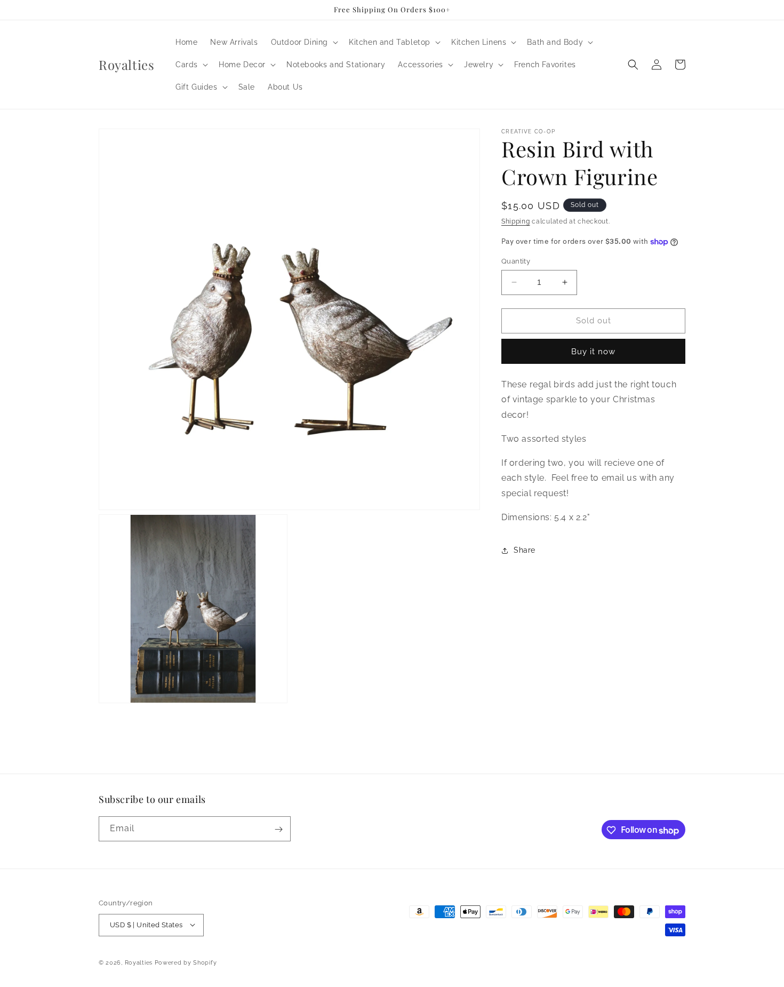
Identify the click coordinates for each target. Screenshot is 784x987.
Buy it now (593, 351)
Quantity (515, 261)
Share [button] (524, 550)
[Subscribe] (278, 829)
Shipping (515, 221)
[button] (303, 42)
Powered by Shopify (186, 962)
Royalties (139, 962)
